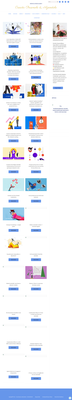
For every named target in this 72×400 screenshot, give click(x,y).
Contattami (37, 17)
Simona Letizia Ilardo (36, 3)
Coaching (53, 13)
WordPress (61, 396)
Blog (59, 13)
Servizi (21, 13)
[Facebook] (60, 2)
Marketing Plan (45, 13)
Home (9, 13)
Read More (13, 46)
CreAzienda (27, 13)
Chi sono (15, 13)
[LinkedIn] (62, 2)
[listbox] (60, 113)
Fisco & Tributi (35, 13)
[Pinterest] (68, 2)
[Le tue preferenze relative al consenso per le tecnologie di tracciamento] (70, 398)
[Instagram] (65, 2)
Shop (64, 13)
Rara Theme (50, 396)
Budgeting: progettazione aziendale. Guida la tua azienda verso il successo (60, 110)
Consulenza (61, 106)
